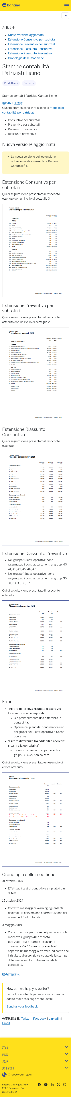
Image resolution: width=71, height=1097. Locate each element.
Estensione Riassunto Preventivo (30, 53)
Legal (5, 1084)
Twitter (26, 1019)
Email (6, 1023)
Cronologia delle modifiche (26, 58)
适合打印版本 (11, 975)
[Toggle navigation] (65, 5)
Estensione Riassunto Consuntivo (30, 49)
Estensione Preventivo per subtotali (32, 44)
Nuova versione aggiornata (26, 35)
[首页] (14, 5)
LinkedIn (54, 1019)
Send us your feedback (22, 1006)
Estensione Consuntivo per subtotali (32, 39)
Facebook (39, 1019)
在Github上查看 (12, 103)
